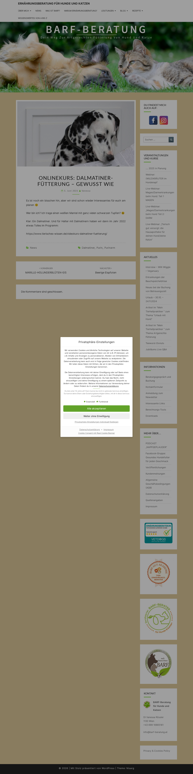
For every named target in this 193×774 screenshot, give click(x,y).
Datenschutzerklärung (109, 386)
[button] (96, 416)
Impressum (109, 429)
